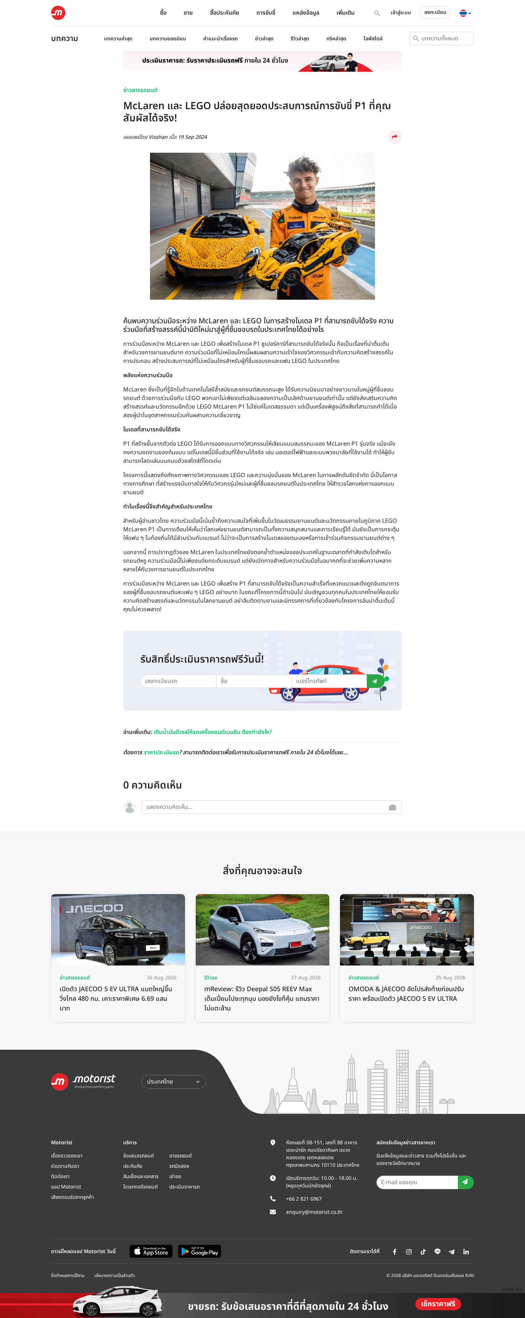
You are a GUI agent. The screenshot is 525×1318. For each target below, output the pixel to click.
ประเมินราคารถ (184, 1187)
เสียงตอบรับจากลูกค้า (72, 1197)
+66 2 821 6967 (304, 1199)
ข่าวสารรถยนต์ (140, 90)
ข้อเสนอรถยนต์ (138, 1156)
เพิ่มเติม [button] (345, 13)
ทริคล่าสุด (336, 38)
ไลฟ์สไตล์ (373, 38)
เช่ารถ (175, 1176)
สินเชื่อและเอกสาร (141, 1176)
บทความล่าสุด (118, 38)
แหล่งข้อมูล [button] (305, 13)
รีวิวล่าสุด (300, 38)
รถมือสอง (179, 1166)
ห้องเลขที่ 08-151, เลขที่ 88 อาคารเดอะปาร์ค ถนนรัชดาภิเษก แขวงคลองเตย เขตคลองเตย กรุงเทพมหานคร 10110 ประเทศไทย (322, 1154)
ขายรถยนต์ (180, 1156)
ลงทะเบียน (435, 12)
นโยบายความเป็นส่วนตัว (114, 1275)
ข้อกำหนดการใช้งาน (67, 1275)
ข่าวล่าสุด (264, 38)
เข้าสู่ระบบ (401, 12)
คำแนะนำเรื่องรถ (220, 38)
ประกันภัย (132, 1166)
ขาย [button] (188, 13)
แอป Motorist (66, 1187)
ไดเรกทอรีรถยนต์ (140, 1187)
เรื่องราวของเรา (66, 1156)
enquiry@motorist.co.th (314, 1212)
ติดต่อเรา (60, 1176)
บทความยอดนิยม (168, 38)
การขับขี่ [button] (265, 13)
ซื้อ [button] (163, 13)
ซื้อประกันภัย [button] (224, 13)
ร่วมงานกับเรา (65, 1166)
